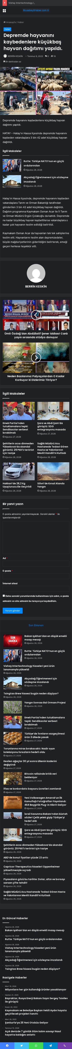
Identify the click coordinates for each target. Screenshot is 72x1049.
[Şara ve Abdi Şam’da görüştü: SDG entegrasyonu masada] (53, 411)
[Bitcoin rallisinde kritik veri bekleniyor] (13, 778)
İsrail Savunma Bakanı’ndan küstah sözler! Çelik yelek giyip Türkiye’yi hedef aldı (45, 817)
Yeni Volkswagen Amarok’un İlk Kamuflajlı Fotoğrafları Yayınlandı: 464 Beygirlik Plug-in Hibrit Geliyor (45, 801)
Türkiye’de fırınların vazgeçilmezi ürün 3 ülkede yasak (44, 735)
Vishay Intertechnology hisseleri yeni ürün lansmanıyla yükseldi (29, 667)
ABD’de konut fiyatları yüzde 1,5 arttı (26, 857)
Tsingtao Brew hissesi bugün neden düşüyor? (31, 693)
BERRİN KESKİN (15, 56)
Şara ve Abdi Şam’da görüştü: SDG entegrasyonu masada (51, 426)
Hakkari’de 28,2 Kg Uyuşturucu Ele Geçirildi (17, 485)
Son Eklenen (36, 625)
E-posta (8, 570)
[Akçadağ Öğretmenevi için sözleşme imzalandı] (12, 181)
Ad (5, 558)
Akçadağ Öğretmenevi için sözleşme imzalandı (40, 680)
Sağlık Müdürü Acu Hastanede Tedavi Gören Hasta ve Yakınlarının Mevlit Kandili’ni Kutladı (52, 448)
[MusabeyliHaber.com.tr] (36, 10)
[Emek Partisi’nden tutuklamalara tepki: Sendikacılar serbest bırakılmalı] (19, 411)
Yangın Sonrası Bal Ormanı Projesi (45, 702)
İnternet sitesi (10, 583)
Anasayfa (11, 22)
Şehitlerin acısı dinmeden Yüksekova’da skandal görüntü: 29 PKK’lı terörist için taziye (18, 448)
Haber (21, 22)
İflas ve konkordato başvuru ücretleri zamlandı (32, 788)
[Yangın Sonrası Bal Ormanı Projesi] (13, 707)
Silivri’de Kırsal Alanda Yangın (50, 485)
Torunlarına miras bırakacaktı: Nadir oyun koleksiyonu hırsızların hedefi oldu (29, 750)
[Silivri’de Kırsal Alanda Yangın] (53, 471)
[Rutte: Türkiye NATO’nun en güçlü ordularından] (12, 165)
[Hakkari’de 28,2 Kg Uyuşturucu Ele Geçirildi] (19, 471)
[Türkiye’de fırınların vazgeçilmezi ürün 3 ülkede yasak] (13, 738)
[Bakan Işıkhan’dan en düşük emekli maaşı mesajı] (13, 640)
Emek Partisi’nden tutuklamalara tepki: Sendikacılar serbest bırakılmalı (15, 427)
